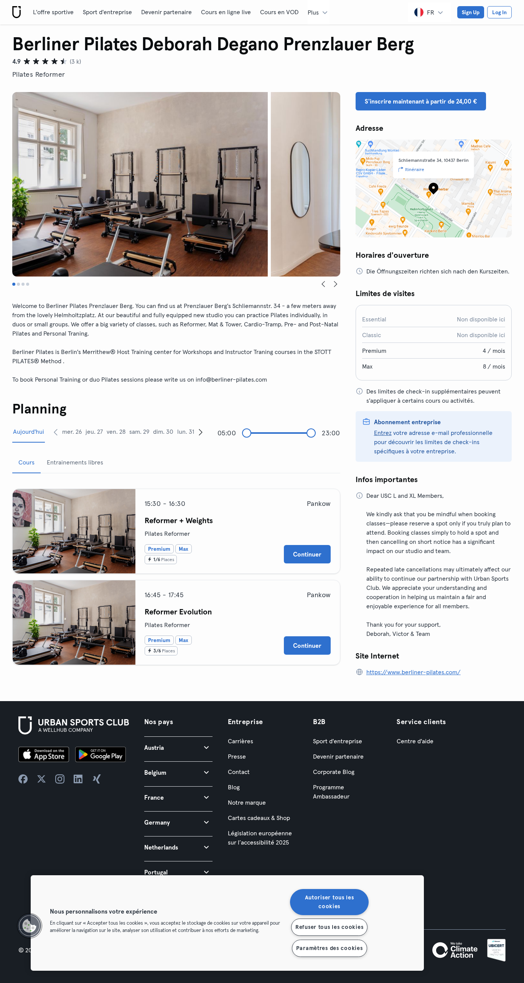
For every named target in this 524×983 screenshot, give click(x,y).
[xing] (96, 779)
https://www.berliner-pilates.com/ (413, 672)
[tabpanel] (176, 573)
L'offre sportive (53, 12)
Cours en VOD (279, 12)
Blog (234, 787)
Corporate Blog (333, 772)
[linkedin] (78, 779)
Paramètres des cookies (329, 948)
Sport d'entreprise (107, 12)
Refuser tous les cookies (329, 927)
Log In (499, 12)
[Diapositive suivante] (335, 284)
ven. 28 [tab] (116, 431)
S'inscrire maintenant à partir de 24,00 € (421, 101)
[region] (227, 923)
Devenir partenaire (166, 12)
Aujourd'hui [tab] (28, 431)
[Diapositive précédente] (323, 284)
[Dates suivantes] (200, 432)
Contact (239, 772)
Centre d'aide (415, 741)
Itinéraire (414, 169)
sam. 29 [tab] (139, 431)
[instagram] (59, 779)
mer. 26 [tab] (72, 431)
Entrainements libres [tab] (75, 462)
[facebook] (23, 779)
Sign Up (471, 12)
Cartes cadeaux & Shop (259, 818)
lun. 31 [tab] (185, 431)
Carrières (240, 741)
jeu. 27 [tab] (94, 431)
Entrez (383, 432)
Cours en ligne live (226, 12)
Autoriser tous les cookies (329, 902)
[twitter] (41, 779)
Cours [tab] (26, 462)
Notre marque (247, 802)
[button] (178, 747)
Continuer (307, 554)
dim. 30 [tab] (163, 431)
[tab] (13, 284)
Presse (237, 756)
